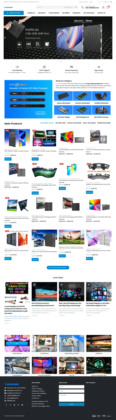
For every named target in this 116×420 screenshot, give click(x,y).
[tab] (47, 123)
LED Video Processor (101, 117)
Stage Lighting (54, 13)
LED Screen (65, 13)
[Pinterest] (105, 2)
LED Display (41, 13)
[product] (71, 137)
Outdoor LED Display (90, 148)
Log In (90, 2)
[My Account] (103, 7)
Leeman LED (31, 13)
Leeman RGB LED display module (13, 316)
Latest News (58, 278)
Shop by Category (64, 81)
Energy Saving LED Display (38, 215)
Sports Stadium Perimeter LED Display (18, 216)
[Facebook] (99, 2)
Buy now (8, 159)
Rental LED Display (14, 149)
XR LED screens (36, 308)
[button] (5, 37)
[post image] (17, 293)
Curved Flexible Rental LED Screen (39, 183)
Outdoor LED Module (82, 103)
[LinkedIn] (108, 2)
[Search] (76, 7)
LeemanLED (59, 83)
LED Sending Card (82, 117)
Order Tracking (83, 2)
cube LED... (72, 313)
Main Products (13, 123)
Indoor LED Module (63, 103)
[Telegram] (111, 2)
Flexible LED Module (101, 103)
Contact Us (101, 13)
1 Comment (7, 323)
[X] (102, 2)
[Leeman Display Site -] (8, 7)
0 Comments (34, 315)
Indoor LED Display (63, 148)
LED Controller (88, 13)
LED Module (76, 13)
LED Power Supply (63, 117)
